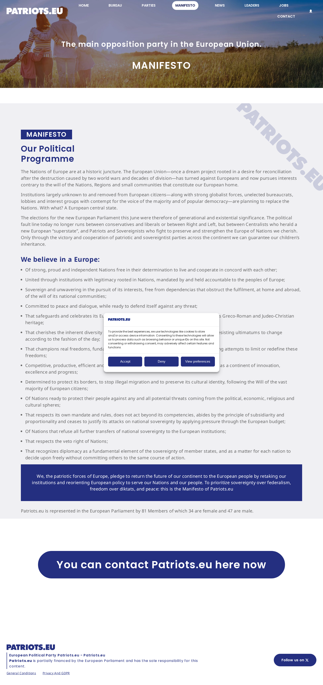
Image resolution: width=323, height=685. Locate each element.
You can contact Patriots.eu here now (161, 564)
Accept (125, 361)
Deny (161, 361)
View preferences (197, 361)
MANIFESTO (46, 134)
